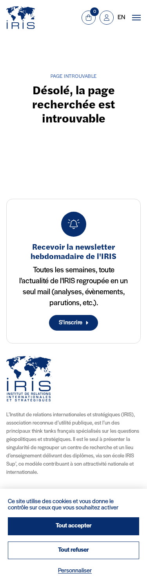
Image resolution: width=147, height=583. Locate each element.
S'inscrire (70, 323)
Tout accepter (74, 526)
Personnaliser (75, 571)
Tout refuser (73, 550)
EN (121, 17)
